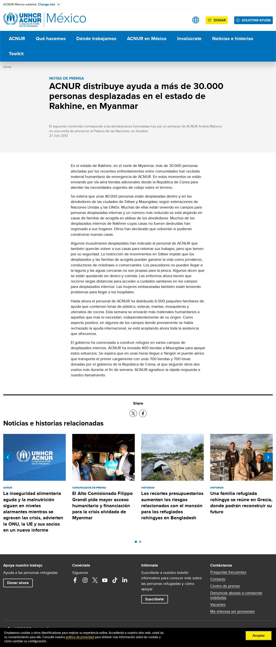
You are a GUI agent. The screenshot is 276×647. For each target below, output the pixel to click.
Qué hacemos (51, 38)
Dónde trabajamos (96, 38)
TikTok (115, 580)
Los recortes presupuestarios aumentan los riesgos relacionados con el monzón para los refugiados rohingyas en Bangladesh (172, 505)
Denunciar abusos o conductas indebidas (236, 595)
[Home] (33, 20)
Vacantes (218, 604)
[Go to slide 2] (141, 543)
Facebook (75, 580)
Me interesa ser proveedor (232, 611)
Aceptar (258, 635)
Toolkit (16, 53)
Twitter (95, 580)
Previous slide (7, 457)
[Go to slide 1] (137, 543)
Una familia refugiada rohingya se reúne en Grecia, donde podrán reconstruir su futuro (241, 502)
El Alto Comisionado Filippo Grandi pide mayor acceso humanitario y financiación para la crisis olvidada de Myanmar (102, 505)
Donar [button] (220, 20)
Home (7, 67)
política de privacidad (80, 637)
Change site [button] (46, 4)
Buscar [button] (182, 20)
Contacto (217, 579)
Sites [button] (195, 20)
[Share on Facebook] (143, 413)
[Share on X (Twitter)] (133, 413)
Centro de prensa (225, 586)
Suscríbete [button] (154, 599)
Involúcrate (189, 38)
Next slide (268, 457)
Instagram (85, 580)
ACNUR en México (146, 38)
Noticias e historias (232, 38)
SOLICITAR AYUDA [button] (256, 20)
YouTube (105, 580)
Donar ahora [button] (18, 583)
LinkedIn (124, 580)
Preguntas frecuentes (228, 572)
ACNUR (17, 38)
